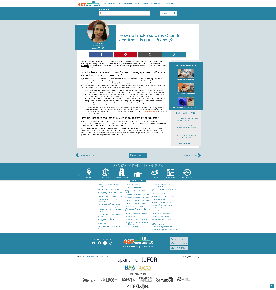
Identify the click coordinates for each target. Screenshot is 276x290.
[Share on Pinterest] (125, 54)
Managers (170, 3)
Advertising (179, 239)
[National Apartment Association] (130, 268)
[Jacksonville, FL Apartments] (109, 279)
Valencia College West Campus (109, 189)
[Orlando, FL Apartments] (89, 3)
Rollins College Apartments (161, 214)
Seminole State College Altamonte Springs (110, 210)
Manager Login (181, 244)
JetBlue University (158, 211)
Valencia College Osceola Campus (110, 197)
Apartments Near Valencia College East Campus (110, 193)
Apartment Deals (131, 3)
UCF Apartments (158, 224)
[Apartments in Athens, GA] (164, 279)
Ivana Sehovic (98, 46)
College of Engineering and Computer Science (161, 185)
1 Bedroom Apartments (185, 80)
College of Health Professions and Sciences (164, 190)
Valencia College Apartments (162, 227)
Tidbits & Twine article (149, 111)
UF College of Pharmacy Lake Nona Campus (137, 210)
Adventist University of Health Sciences (108, 185)
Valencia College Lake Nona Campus (165, 230)
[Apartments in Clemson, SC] (138, 286)
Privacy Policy (146, 247)
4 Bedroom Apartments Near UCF (137, 203)
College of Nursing (131, 227)
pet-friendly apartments (153, 123)
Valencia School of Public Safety (109, 204)
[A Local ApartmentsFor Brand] (138, 259)
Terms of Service (130, 247)
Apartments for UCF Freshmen (163, 197)
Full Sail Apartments (159, 208)
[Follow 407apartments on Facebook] (99, 243)
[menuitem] (111, 185)
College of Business (132, 217)
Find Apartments (111, 3)
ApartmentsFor (92, 256)
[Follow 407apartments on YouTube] (94, 243)
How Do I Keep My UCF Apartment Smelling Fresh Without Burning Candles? (187, 127)
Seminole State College (160, 217)
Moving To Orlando (151, 3)
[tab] (89, 173)
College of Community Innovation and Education (136, 223)
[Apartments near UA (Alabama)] (183, 279)
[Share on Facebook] (101, 54)
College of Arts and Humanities (136, 219)
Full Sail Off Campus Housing (162, 205)
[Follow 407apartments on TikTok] (110, 243)
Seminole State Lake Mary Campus (110, 207)
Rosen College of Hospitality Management (108, 200)
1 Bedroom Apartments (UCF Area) (137, 195)
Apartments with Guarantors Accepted (108, 220)
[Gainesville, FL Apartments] (90, 279)
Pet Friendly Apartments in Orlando (186, 107)
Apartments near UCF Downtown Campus (109, 227)
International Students (159, 199)
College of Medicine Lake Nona (136, 214)
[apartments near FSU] (128, 279)
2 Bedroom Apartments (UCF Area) (137, 198)
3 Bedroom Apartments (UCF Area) (137, 200)
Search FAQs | (168, 13)
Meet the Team (180, 248)
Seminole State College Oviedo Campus (109, 215)
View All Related (185, 143)
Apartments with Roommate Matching (135, 191)
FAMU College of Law (132, 184)
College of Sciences (159, 194)
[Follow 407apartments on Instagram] (105, 243)
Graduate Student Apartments (135, 206)
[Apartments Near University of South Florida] (145, 279)
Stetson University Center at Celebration (162, 220)
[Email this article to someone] (150, 54)
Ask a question (105, 9)
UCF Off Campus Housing (134, 187)
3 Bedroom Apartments (186, 94)
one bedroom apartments (123, 83)
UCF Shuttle (102, 224)
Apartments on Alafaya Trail (162, 202)
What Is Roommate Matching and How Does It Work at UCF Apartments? (187, 137)
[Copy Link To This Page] (174, 54)
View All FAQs (140, 156)
